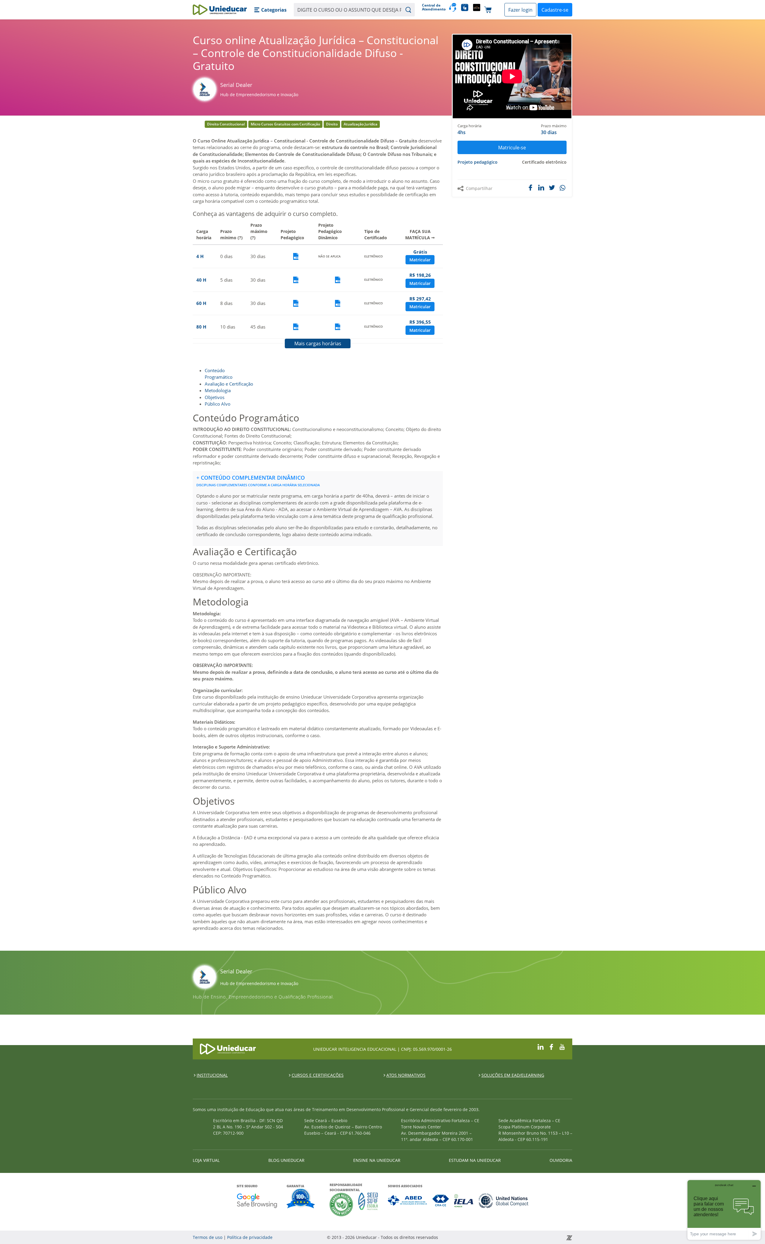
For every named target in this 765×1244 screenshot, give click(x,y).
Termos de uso (207, 1237)
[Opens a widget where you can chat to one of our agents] (724, 1210)
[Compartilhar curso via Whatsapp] (563, 188)
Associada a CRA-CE (440, 1200)
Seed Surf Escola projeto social (368, 1204)
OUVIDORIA (561, 1160)
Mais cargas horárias (317, 343)
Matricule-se (512, 147)
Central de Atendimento (433, 7)
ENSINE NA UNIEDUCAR (376, 1160)
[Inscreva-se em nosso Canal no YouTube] (562, 1046)
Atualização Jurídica (360, 124)
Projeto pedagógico (478, 162)
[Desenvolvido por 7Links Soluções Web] (515, 1237)
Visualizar (296, 256)
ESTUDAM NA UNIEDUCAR (475, 1160)
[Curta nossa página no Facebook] (551, 1046)
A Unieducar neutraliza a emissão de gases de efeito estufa (341, 1204)
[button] (270, 9)
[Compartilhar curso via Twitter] (552, 188)
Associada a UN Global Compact (504, 1200)
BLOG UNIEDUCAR (286, 1160)
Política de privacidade (250, 1237)
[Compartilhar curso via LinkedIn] (541, 188)
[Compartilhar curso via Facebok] (530, 188)
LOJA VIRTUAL (206, 1160)
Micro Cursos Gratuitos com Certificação (285, 124)
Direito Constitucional (226, 124)
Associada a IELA (464, 1200)
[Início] (220, 9)
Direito (332, 124)
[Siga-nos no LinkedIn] (541, 1046)
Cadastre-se (554, 10)
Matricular (420, 260)
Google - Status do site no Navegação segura (257, 1200)
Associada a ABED (408, 1200)
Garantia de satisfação (301, 1199)
